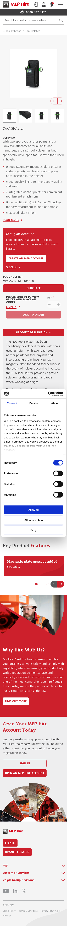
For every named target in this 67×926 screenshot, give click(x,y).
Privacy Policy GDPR (50, 911)
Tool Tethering (13, 31)
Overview (9, 137)
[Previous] (54, 101)
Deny (33, 530)
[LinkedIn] (15, 891)
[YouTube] (6, 891)
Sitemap (7, 915)
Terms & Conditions (28, 911)
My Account (43, 4)
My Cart (53, 3)
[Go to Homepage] (15, 4)
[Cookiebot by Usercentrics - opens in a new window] (48, 393)
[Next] (60, 101)
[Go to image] (9, 116)
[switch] (58, 473)
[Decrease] (49, 304)
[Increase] (59, 304)
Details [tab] (33, 403)
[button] (36, 584)
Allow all (33, 509)
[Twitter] (23, 891)
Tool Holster (32, 31)
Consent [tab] (12, 403)
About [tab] (55, 403)
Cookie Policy (9, 911)
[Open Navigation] (60, 4)
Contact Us (35, 4)
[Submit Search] (61, 20)
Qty (49, 297)
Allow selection (33, 519)
